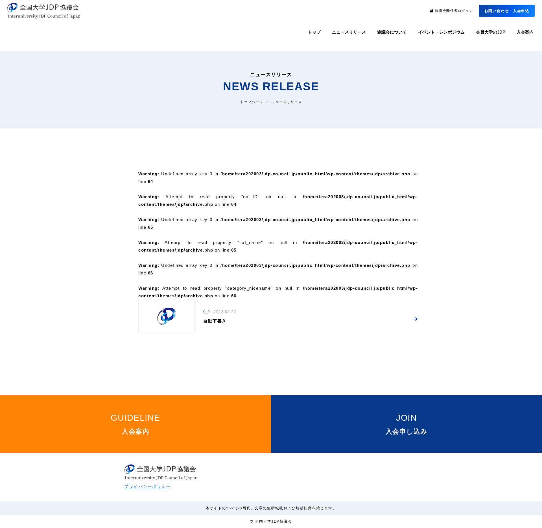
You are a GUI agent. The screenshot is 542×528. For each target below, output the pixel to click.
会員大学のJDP (490, 32)
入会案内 (525, 32)
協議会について (392, 32)
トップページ (251, 102)
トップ (314, 32)
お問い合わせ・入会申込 (507, 11)
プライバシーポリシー (147, 486)
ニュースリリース (349, 32)
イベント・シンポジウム (441, 32)
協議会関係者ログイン (453, 11)
